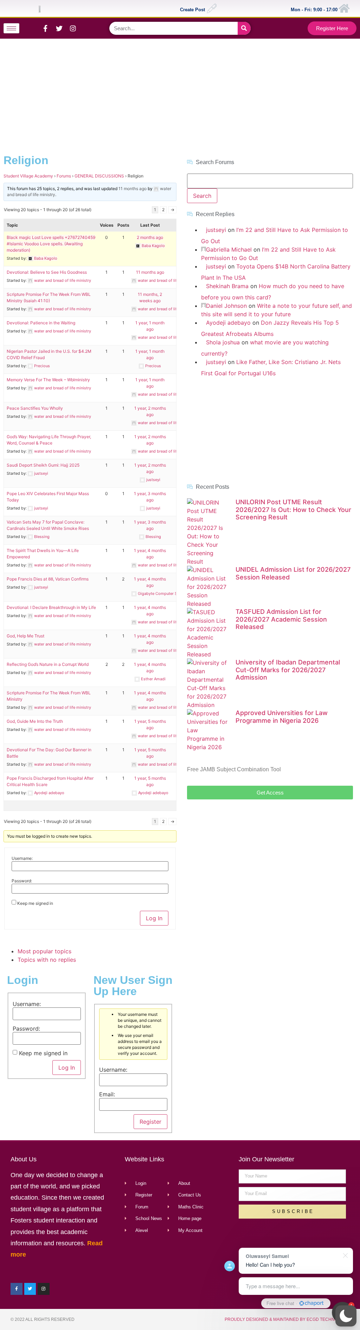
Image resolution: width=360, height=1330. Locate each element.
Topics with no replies (47, 959)
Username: (22, 858)
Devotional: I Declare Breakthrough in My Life (51, 607)
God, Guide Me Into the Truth (35, 721)
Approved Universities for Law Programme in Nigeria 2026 (282, 716)
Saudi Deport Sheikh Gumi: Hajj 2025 (43, 465)
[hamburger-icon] (11, 28)
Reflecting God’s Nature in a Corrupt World (48, 664)
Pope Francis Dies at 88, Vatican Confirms (48, 579)
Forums (64, 176)
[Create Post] (212, 8)
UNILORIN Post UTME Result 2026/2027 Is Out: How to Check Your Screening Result (293, 509)
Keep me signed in (35, 903)
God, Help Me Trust (25, 635)
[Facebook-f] (45, 28)
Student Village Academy (28, 176)
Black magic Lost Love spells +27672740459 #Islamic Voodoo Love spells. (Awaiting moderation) (51, 244)
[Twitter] (59, 28)
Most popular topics (44, 951)
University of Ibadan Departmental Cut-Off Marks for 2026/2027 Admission (288, 669)
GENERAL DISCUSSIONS (99, 176)
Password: (22, 881)
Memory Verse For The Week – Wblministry (48, 379)
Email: (107, 1094)
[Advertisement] (178, 95)
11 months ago (132, 188)
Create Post (192, 9)
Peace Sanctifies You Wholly (35, 408)
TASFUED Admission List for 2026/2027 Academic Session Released (281, 619)
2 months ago (150, 237)
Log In (154, 918)
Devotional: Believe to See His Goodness (47, 272)
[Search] (244, 28)
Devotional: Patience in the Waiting (41, 322)
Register (150, 1121)
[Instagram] (72, 28)
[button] (345, 1315)
